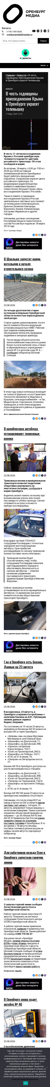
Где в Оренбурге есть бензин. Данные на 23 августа (23, 664)
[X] (42, 235)
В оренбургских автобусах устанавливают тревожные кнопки (22, 433)
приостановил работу (28, 966)
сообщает (12, 352)
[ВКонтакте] (34, 235)
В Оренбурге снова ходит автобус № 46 (21, 1002)
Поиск (43, 40)
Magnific (18, 971)
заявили (21, 928)
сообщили (34, 488)
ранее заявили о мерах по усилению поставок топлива (24, 821)
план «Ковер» (19, 943)
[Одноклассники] (36, 235)
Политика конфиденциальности (25, 1079)
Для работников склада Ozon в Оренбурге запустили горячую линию (25, 857)
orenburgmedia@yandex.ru (19, 34)
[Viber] (45, 235)
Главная (10, 75)
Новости (21, 75)
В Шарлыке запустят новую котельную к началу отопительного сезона (22, 263)
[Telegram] (39, 235)
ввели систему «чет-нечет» (24, 804)
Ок (25, 1083)
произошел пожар (20, 958)
